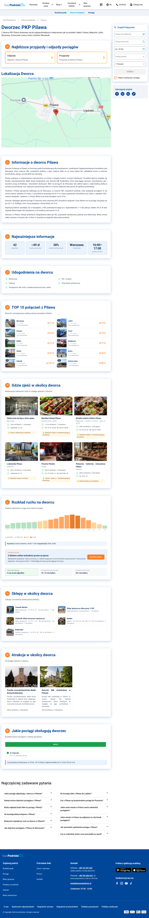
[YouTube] (126, 883)
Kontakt (40, 879)
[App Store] (139, 870)
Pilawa (43, 20)
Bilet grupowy (87, 4)
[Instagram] (121, 883)
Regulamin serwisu (45, 907)
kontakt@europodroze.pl (80, 883)
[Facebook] (117, 883)
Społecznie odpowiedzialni (23, 907)
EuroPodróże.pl (9, 20)
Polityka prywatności (89, 907)
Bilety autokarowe (10, 895)
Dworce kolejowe (77, 13)
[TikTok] (131, 883)
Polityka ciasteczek (110, 907)
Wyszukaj (33, 5)
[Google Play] (123, 870)
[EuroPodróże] (13, 855)
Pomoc (39, 874)
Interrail (6, 890)
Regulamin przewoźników (67, 907)
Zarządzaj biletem (72, 4)
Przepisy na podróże (10, 885)
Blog (58, 5)
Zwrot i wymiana (43, 868)
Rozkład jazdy (45, 4)
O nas (6, 907)
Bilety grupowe (8, 879)
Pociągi (91, 13)
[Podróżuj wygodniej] (101, 4)
